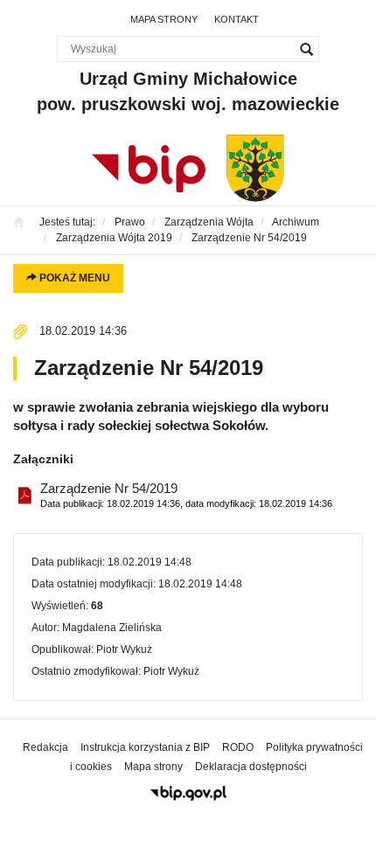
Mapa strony (164, 19)
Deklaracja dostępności (251, 766)
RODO (238, 747)
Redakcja (45, 747)
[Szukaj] (306, 49)
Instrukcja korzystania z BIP (145, 747)
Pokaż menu (73, 278)
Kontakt (236, 19)
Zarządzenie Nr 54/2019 (186, 495)
